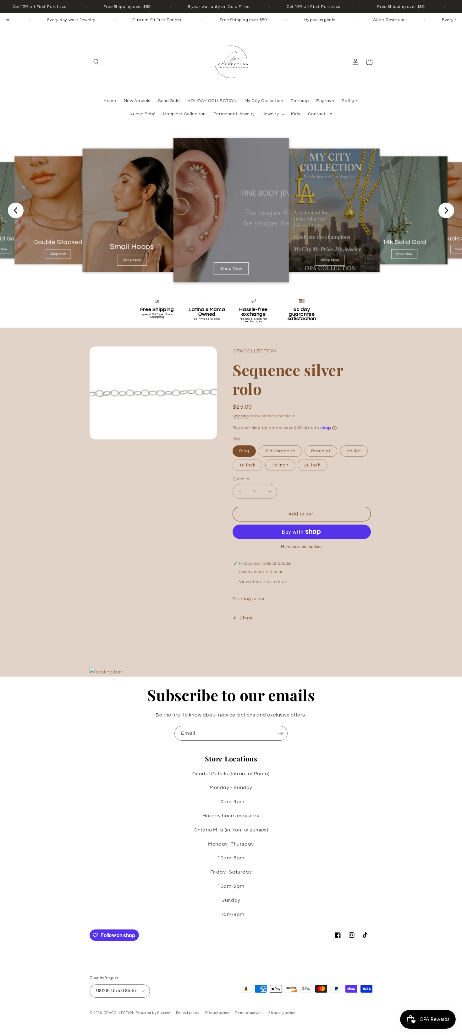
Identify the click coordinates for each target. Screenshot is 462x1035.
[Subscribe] (280, 733)
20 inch (312, 465)
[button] (96, 62)
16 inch (247, 465)
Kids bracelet (280, 451)
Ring (244, 451)
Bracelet (321, 451)
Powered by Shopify (153, 1013)
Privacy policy (217, 1013)
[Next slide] (446, 210)
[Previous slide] (16, 210)
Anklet (354, 451)
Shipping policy (281, 1013)
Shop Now (58, 254)
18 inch (280, 465)
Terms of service (248, 1013)
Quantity (241, 479)
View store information (263, 582)
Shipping (241, 416)
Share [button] (246, 618)
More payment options (301, 547)
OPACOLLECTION (119, 1013)
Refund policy (187, 1013)
